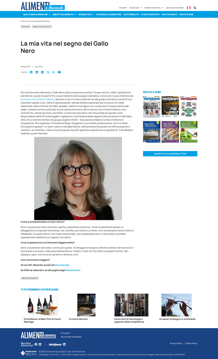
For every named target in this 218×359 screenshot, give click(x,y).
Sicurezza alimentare (108, 14)
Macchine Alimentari (35, 14)
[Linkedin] (40, 344)
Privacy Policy (176, 343)
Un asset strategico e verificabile (177, 318)
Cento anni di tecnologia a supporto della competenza (129, 320)
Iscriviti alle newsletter (175, 7)
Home (23, 21)
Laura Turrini (39, 66)
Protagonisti (170, 14)
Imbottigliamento (63, 14)
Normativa (85, 14)
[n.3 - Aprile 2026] (188, 107)
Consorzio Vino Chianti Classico (37, 99)
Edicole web (134, 7)
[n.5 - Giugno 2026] (151, 132)
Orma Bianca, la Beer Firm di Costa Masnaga (42, 320)
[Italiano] (189, 8)
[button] (195, 7)
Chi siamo (123, 7)
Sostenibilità (131, 14)
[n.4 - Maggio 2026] (170, 107)
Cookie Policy (191, 343)
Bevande (25, 26)
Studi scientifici (150, 14)
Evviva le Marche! (78, 318)
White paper (186, 14)
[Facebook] (36, 344)
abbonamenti (73, 270)
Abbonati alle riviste (152, 7)
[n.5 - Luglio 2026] (151, 107)
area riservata (62, 264)
